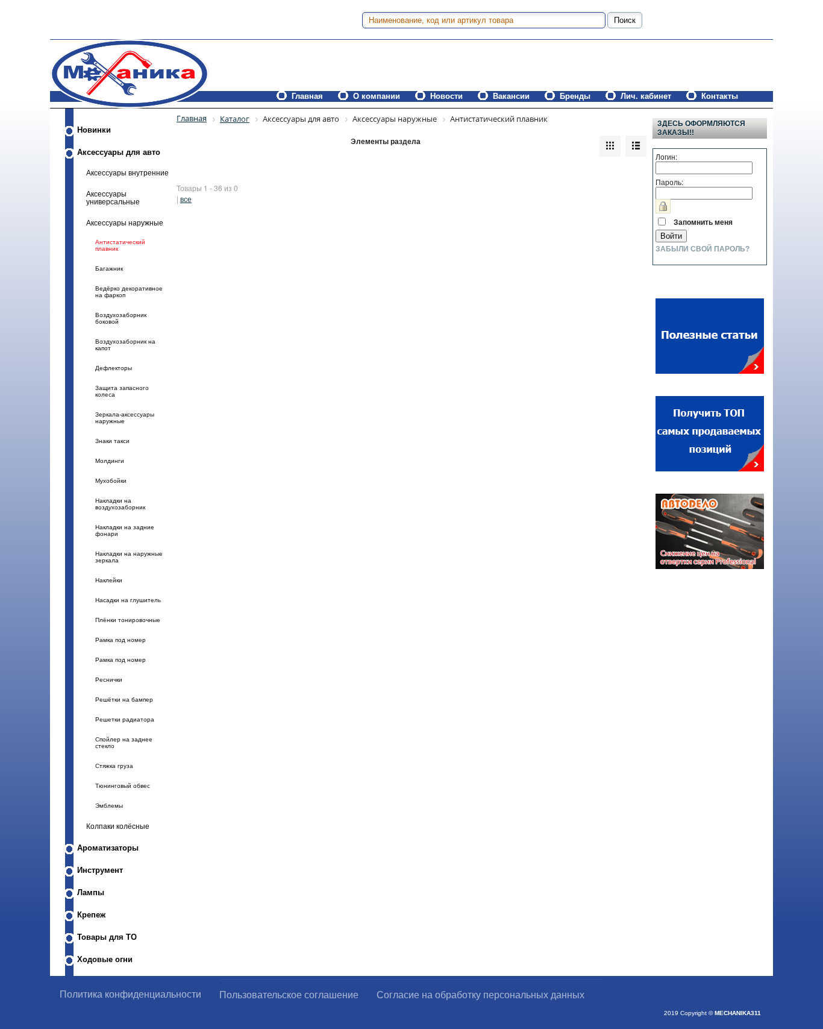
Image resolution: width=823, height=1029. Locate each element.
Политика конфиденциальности (130, 994)
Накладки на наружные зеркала (129, 557)
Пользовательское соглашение (288, 995)
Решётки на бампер (124, 699)
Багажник (109, 268)
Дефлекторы (113, 368)
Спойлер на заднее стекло (123, 742)
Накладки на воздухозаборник (120, 504)
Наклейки (108, 580)
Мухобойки (111, 480)
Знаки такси (112, 441)
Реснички (108, 679)
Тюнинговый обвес (122, 785)
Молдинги (109, 461)
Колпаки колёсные (117, 826)
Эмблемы (109, 805)
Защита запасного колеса (122, 391)
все (186, 199)
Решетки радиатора (124, 719)
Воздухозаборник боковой (120, 318)
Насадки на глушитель (128, 600)
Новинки (94, 129)
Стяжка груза (114, 766)
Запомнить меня (703, 221)
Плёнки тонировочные (127, 620)
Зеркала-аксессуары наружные (124, 417)
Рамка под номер (120, 640)
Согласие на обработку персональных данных (480, 995)
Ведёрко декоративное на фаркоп (129, 291)
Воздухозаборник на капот (125, 344)
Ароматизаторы (108, 847)
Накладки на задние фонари (124, 530)
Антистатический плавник (120, 245)
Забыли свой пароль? (702, 249)
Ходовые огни (105, 959)
